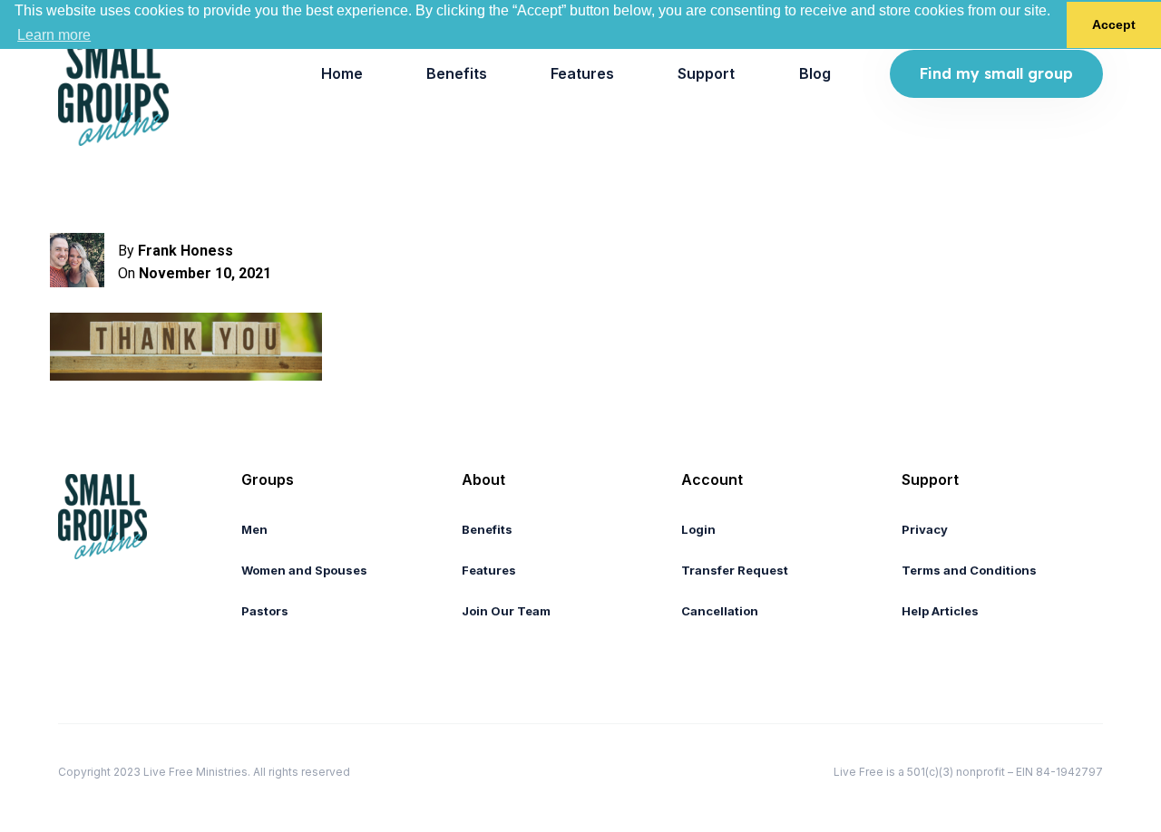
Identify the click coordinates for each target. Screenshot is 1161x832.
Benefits (456, 73)
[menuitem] (342, 74)
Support (706, 73)
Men (254, 529)
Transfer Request (734, 570)
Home (342, 73)
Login (698, 529)
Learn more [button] (54, 35)
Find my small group (996, 73)
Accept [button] (1114, 24)
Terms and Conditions (969, 570)
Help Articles (940, 611)
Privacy (925, 529)
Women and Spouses (304, 570)
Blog (815, 73)
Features (582, 73)
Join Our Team (506, 611)
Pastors (264, 611)
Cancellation (719, 611)
